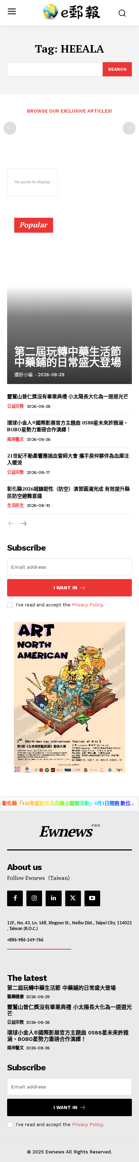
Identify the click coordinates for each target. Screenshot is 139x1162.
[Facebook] (15, 898)
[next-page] (23, 524)
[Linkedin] (53, 898)
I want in (65, 587)
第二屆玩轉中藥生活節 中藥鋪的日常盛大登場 (67, 356)
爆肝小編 (23, 374)
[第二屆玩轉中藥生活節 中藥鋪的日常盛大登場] (69, 304)
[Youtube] (92, 898)
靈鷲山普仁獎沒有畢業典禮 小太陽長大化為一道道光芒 (67, 396)
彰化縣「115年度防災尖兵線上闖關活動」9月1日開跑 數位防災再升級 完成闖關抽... (69, 803)
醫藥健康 (15, 996)
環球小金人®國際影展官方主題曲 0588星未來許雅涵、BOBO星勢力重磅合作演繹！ (67, 426)
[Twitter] (73, 898)
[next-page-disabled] (129, 128)
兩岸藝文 (15, 439)
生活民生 (15, 505)
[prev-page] (10, 128)
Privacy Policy (87, 604)
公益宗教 (15, 406)
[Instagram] (34, 898)
